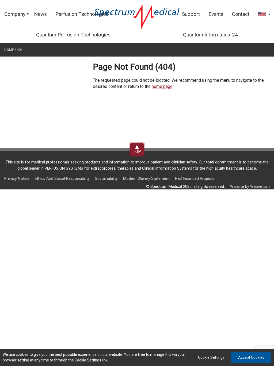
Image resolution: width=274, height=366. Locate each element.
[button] (262, 14)
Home (9, 50)
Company (17, 15)
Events (215, 14)
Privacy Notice (16, 178)
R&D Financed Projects (194, 178)
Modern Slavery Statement (146, 178)
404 (19, 50)
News (40, 14)
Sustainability (106, 178)
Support (191, 14)
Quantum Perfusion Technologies (73, 35)
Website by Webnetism (250, 186)
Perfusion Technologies (84, 15)
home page (162, 86)
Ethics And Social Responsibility (62, 178)
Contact (240, 14)
